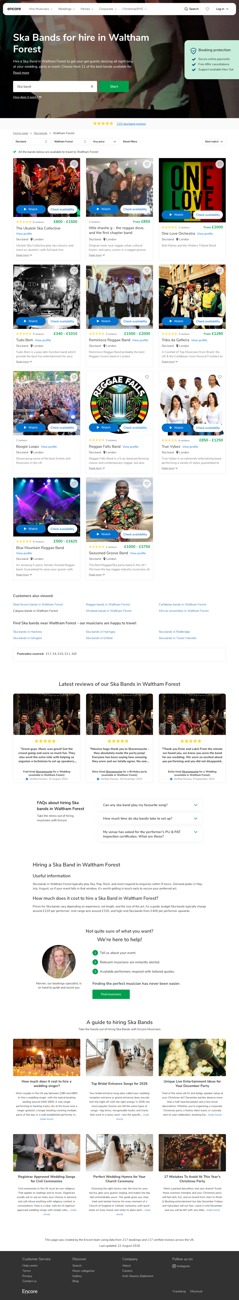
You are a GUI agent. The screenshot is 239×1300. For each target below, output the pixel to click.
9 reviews (38, 334)
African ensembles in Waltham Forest (184, 611)
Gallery (77, 1276)
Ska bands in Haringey (100, 632)
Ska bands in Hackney (27, 632)
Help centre (30, 1266)
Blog (75, 1281)
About (126, 1266)
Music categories (83, 1271)
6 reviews (38, 222)
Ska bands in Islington (27, 638)
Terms (26, 1271)
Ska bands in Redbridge (174, 632)
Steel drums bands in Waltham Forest (38, 604)
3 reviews (94, 222)
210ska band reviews (131, 124)
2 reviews (184, 227)
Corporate (106, 9)
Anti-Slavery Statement (137, 1276)
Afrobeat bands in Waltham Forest (108, 611)
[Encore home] (14, 9)
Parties (85, 9)
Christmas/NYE (132, 9)
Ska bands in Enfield (99, 638)
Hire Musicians (39, 9)
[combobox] (31, 141)
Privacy (27, 1276)
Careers (127, 1271)
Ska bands (40, 133)
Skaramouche (44, 771)
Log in (220, 9)
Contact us (29, 1281)
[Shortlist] (207, 9)
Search (194, 9)
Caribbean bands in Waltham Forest (182, 604)
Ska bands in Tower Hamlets (177, 638)
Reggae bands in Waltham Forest (108, 604)
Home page (20, 133)
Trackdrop (179, 1291)
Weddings (64, 9)
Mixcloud (196, 1291)
